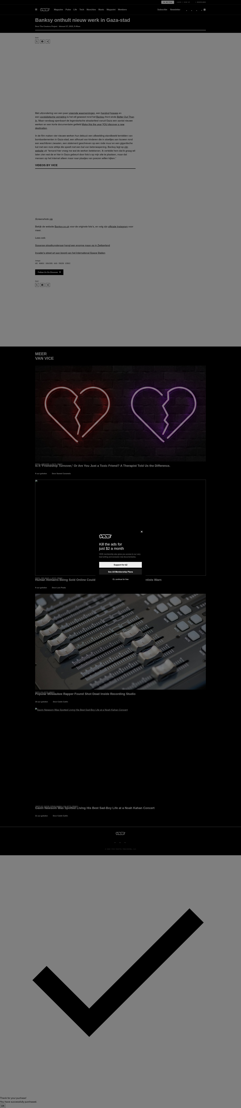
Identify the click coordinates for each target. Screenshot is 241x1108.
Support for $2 (120, 564)
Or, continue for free (121, 579)
